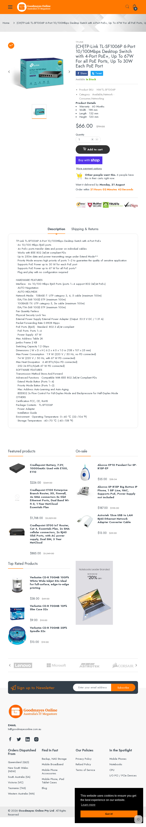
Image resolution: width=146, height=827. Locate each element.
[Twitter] (19, 740)
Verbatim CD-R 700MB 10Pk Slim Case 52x (48, 607)
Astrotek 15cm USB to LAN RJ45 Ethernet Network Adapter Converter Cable (115, 519)
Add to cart (95, 149)
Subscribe (123, 688)
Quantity (80, 134)
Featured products (21, 451)
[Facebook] (10, 740)
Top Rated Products (23, 563)
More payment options (89, 168)
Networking (97, 98)
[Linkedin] (27, 740)
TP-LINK (79, 42)
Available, (97, 94)
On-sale (81, 451)
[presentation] (10, 665)
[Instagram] (36, 740)
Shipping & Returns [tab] (84, 229)
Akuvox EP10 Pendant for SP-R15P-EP (117, 466)
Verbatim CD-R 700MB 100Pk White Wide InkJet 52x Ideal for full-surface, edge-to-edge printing (49, 583)
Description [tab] (56, 229)
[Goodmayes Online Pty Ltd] (34, 7)
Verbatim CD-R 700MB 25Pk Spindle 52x (48, 629)
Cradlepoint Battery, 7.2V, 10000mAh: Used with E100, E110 (49, 468)
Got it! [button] (109, 813)
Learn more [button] (88, 804)
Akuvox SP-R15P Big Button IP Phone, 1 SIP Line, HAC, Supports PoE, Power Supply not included (117, 492)
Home (6, 23)
